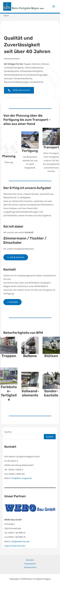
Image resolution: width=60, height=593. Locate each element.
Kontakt (30, 560)
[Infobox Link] (8, 152)
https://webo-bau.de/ (14, 545)
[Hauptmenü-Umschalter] (53, 6)
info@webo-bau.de (20, 541)
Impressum (30, 563)
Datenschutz (30, 567)
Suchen (8, 431)
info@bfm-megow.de (21, 478)
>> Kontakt (12, 302)
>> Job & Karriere (15, 257)
